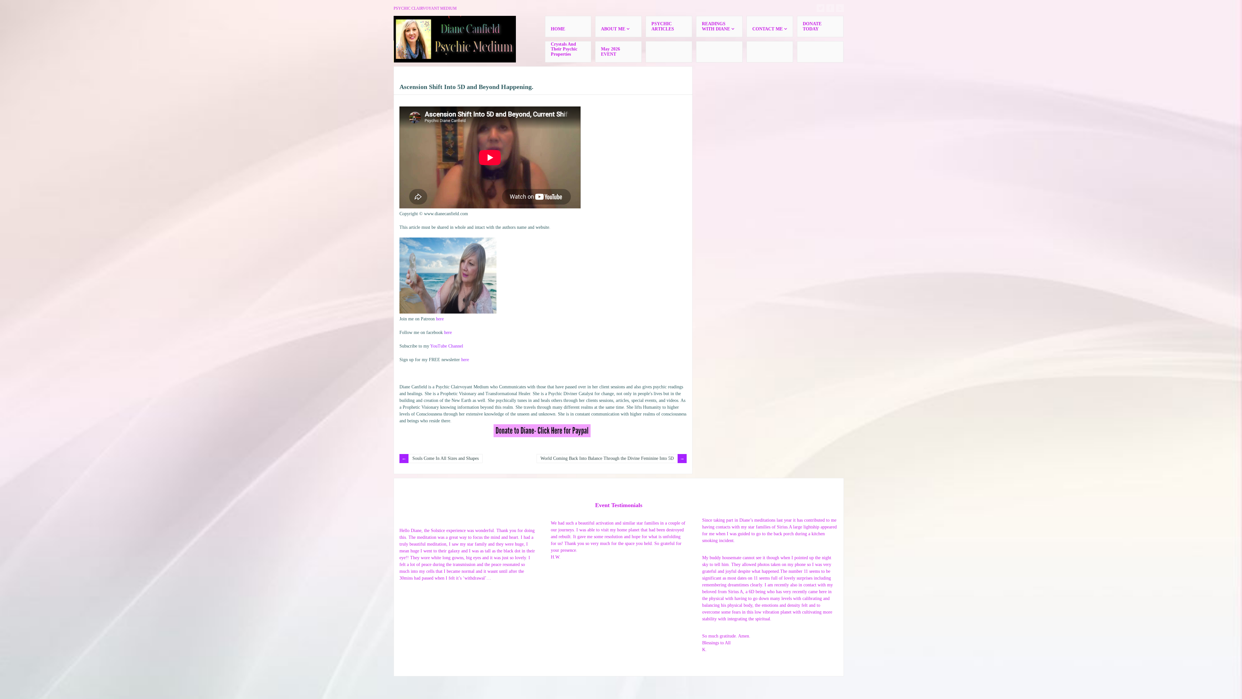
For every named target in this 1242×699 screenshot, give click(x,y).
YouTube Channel (446, 346)
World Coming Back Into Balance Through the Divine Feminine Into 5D (607, 458)
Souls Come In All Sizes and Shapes (445, 458)
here (440, 318)
